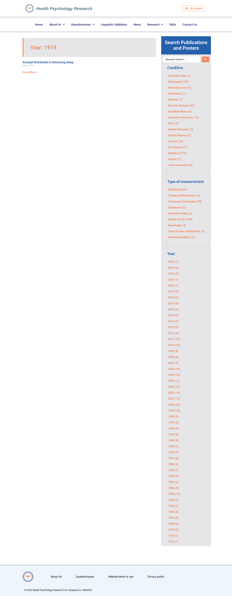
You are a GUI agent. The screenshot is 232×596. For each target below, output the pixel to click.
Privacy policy (156, 576)
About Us (55, 24)
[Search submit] (205, 59)
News (137, 24)
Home (39, 24)
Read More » (30, 72)
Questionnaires (81, 24)
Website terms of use (120, 576)
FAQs (172, 24)
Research (153, 24)
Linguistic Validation (114, 24)
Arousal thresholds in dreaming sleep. (48, 62)
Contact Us (190, 24)
